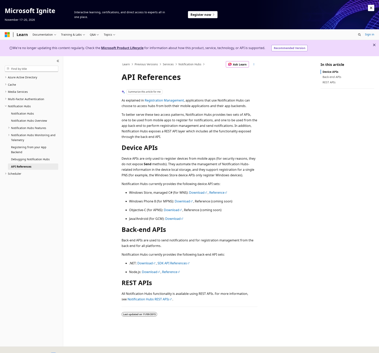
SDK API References (172, 263)
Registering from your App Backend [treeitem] (28, 149)
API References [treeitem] (21, 166)
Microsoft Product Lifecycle (122, 48)
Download (197, 192)
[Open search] (359, 34)
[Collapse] (57, 61)
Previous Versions (146, 64)
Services (168, 64)
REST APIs (329, 82)
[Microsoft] (7, 34)
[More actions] (253, 64)
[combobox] (31, 68)
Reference (216, 192)
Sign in (369, 34)
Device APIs (330, 72)
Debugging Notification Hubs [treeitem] (30, 159)
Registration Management (164, 100)
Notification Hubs (189, 64)
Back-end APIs (332, 77)
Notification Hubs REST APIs (148, 299)
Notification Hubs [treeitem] (22, 113)
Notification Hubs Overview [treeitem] (29, 120)
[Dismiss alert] (371, 8)
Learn (126, 64)
